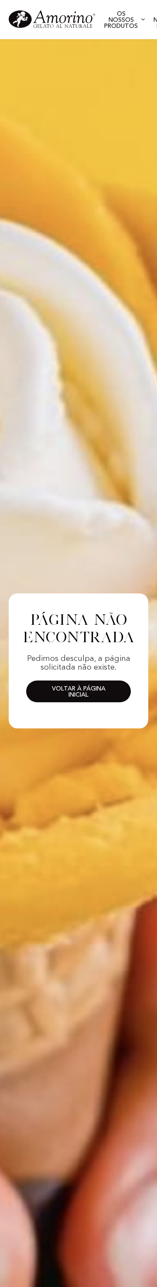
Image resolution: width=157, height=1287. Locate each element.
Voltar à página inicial (79, 692)
